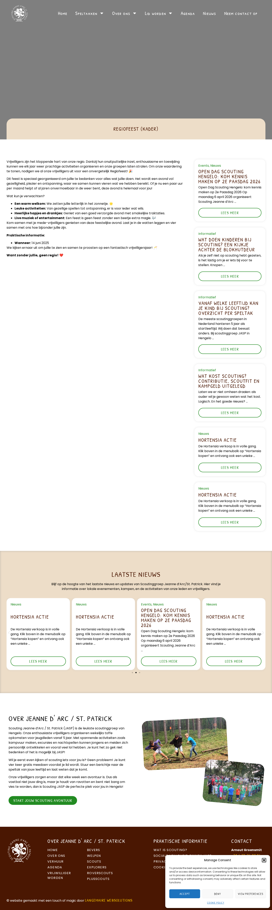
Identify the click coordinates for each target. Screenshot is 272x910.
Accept (185, 894)
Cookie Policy (215, 902)
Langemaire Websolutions (109, 900)
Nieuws (209, 13)
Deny (217, 894)
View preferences (250, 894)
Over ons (121, 13)
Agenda (188, 13)
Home (63, 13)
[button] (264, 860)
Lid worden (155, 13)
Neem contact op (241, 13)
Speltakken (86, 13)
